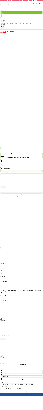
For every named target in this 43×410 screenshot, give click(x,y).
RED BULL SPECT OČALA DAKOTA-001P (7, 354)
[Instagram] (1, 379)
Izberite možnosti (3, 320)
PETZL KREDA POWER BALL (5, 335)
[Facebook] (22, 379)
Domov (1, 31)
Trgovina (3, 31)
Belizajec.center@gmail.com (5, 168)
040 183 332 (2, 15)
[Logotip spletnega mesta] (4, 6)
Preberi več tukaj (35, 0)
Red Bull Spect (2, 355)
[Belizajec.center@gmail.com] (1, 167)
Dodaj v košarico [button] (3, 357)
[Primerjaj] (1, 322)
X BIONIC (1, 318)
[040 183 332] (1, 164)
